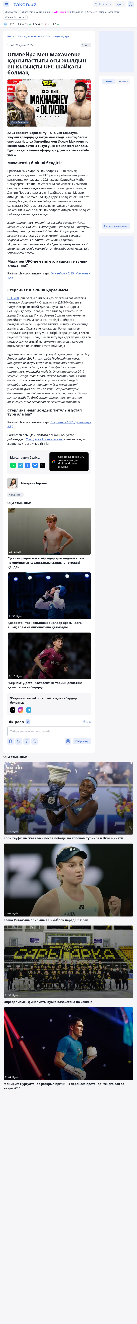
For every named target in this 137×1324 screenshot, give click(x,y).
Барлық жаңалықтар (30, 36)
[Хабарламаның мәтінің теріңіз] (49, 731)
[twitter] (42, 465)
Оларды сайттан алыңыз (44, 439)
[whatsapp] (13, 465)
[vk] (35, 465)
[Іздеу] (131, 4)
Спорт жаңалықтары (57, 36)
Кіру (88, 721)
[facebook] (28, 465)
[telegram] (20, 465)
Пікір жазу (82, 741)
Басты (10, 36)
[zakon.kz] (24, 4)
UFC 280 (13, 298)
